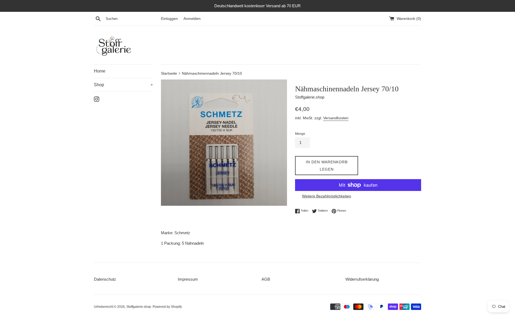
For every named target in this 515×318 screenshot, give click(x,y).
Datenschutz (105, 279)
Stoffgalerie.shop (138, 307)
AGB (266, 279)
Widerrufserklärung (362, 279)
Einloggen (169, 19)
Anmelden (192, 19)
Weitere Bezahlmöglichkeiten (326, 196)
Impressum (188, 279)
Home (99, 71)
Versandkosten (335, 118)
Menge (300, 134)
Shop (123, 84)
